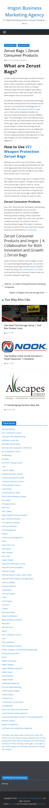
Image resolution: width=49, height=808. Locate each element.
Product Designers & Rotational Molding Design (19, 650)
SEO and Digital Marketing (11, 687)
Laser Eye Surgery (8, 594)
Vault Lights (29, 744)
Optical (4, 631)
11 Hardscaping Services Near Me (21, 405)
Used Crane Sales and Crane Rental (15, 709)
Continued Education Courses (13, 481)
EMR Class (6, 508)
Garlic (4, 541)
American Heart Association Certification (17, 448)
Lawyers (5, 608)
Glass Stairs (6, 556)
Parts (4, 638)
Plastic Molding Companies (12, 646)
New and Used (7, 627)
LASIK (4, 597)
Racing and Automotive (10, 653)
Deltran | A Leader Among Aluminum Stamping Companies (25, 285)
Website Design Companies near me (28, 738)
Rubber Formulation (9, 661)
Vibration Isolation (8, 721)
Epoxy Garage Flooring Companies (14, 515)
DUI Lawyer (6, 500)
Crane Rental (6, 489)
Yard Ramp (6, 735)
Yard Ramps (14, 735)
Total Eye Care (7, 698)
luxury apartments (8, 612)
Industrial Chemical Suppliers (12, 567)
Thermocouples (7, 694)
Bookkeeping (7, 455)
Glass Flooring (7, 552)
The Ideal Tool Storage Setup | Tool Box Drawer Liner (22, 327)
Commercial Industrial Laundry (13, 478)
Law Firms (5, 605)
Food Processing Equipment (12, 537)
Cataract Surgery (8, 470)
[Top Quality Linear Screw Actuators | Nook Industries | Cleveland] (24, 342)
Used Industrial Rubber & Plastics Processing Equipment (22, 717)
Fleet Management (9, 530)
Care (3, 466)
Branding (5, 459)
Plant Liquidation (8, 642)
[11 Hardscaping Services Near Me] (24, 373)
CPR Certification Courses (11, 485)
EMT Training (7, 511)
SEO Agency (39, 744)
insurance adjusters (9, 586)
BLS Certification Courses (11, 451)
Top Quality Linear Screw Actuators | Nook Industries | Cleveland (23, 357)
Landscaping (6, 590)
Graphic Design (7, 560)
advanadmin (22, 60)
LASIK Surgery (7, 601)
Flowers (5, 534)
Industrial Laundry (8, 571)
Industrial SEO (33, 746)
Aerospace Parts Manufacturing (13, 436)
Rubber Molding (7, 665)
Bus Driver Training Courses (12, 463)
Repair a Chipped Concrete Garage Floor (27, 292)
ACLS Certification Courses (12, 433)
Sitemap (5, 784)
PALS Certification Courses (12, 635)
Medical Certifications (10, 616)
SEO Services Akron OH (10, 746)
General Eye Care (8, 545)
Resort (4, 657)
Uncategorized (24, 45)
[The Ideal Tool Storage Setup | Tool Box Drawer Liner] (24, 306)
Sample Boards (7, 680)
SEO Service (35, 735)
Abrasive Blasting (8, 429)
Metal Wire (6, 623)
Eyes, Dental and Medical (11, 519)
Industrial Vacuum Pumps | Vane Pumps (17, 575)
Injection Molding (8, 582)
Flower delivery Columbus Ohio (22, 741)
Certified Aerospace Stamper (12, 474)
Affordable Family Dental (11, 444)
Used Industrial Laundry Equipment (14, 713)
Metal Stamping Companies (12, 620)
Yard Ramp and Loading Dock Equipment (17, 728)
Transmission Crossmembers (12, 702)
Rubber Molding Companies (12, 668)
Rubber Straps (7, 672)
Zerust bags (32, 230)
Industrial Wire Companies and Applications (18, 579)
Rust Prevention (10, 45)
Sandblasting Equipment (10, 683)
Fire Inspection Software (11, 522)
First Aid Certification (9, 526)
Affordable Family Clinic (10, 440)
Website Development (10, 724)
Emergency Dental (8, 504)
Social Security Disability (10, 691)
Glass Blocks (6, 549)
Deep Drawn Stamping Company (14, 496)
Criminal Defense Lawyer (11, 493)
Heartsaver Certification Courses (14, 564)
